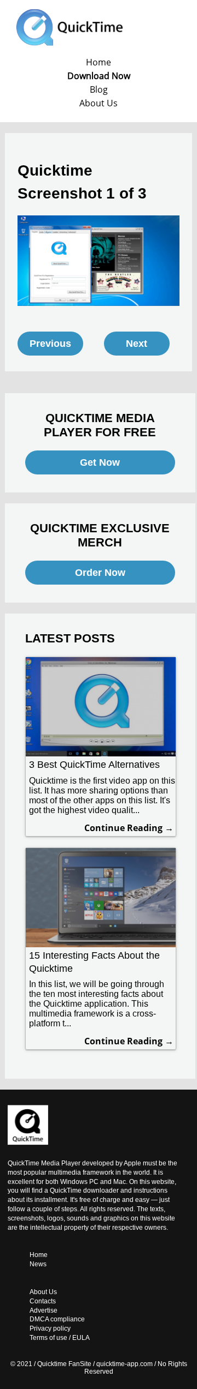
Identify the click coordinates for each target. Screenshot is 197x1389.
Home (98, 62)
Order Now (100, 572)
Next (136, 343)
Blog (99, 89)
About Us (98, 103)
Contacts (43, 1301)
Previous (50, 343)
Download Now (98, 76)
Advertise (43, 1310)
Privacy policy (50, 1328)
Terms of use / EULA (60, 1338)
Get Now (100, 462)
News (38, 1264)
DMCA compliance (57, 1319)
